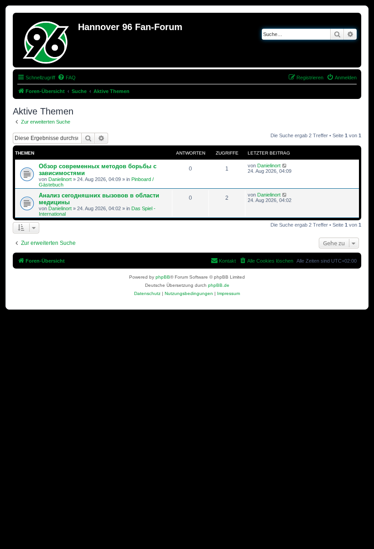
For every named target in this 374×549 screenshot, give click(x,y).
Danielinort (60, 179)
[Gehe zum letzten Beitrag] (285, 165)
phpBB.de (218, 285)
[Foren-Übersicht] (46, 40)
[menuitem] (66, 77)
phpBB (163, 277)
